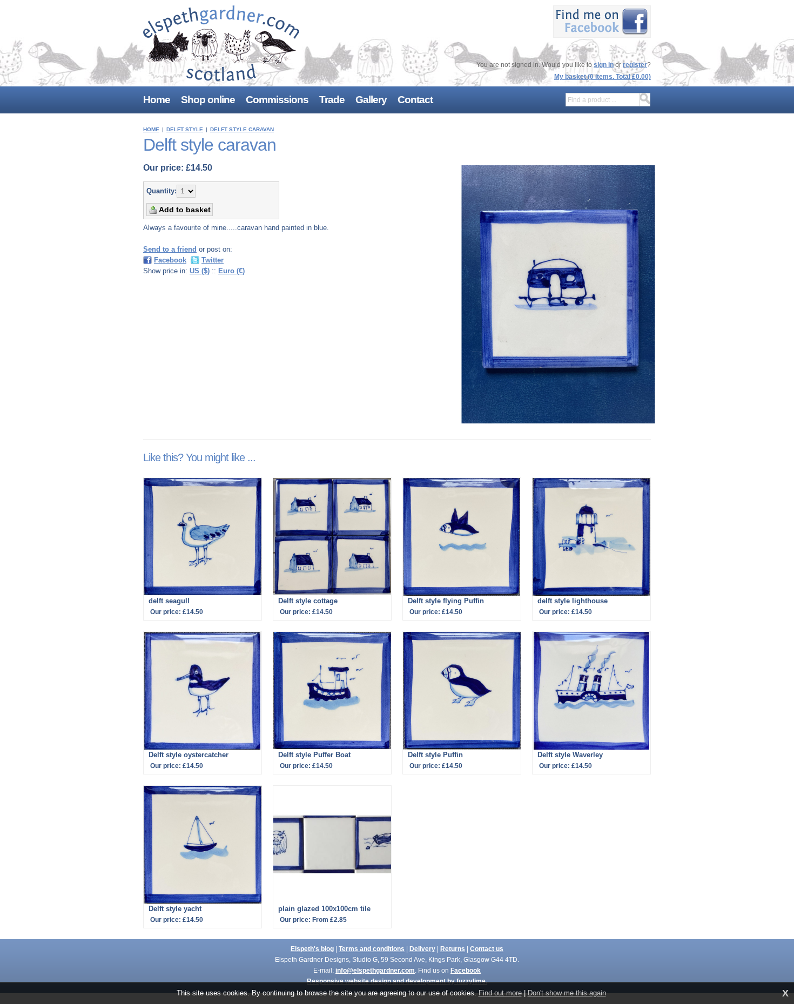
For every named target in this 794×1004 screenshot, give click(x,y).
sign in (604, 65)
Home (151, 129)
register (635, 65)
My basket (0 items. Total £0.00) (602, 76)
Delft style (184, 129)
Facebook (465, 970)
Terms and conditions (372, 949)
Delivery (422, 949)
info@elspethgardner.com (375, 970)
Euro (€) (231, 271)
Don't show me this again (567, 993)
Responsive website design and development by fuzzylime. (397, 981)
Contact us (486, 949)
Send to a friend (170, 249)
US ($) (200, 271)
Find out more (500, 993)
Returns (452, 949)
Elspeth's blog (312, 949)
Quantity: (161, 191)
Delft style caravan (242, 129)
